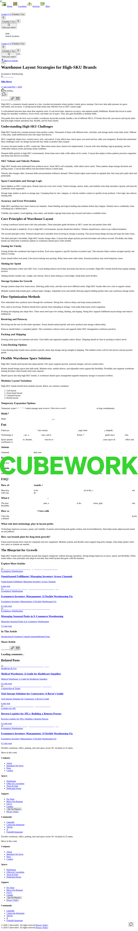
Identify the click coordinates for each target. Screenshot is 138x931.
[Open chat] (131, 924)
